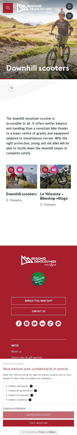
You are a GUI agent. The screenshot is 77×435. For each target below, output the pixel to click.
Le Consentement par (38, 432)
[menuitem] (38, 357)
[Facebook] (20, 323)
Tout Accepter (38, 423)
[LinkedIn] (42, 323)
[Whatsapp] (56, 323)
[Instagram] (27, 323)
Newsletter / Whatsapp (38, 300)
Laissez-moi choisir (38, 414)
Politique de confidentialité (14, 408)
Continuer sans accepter (13, 363)
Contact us (38, 311)
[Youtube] (35, 323)
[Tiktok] (49, 323)
